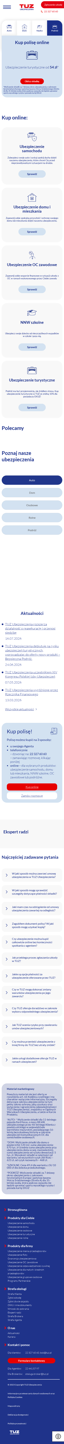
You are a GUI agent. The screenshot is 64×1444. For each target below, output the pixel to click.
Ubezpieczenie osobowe (20, 1230)
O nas (11, 1328)
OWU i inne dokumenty (20, 1305)
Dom (32, 492)
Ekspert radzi (14, 1312)
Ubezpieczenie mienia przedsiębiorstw (27, 1251)
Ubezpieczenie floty (17, 1254)
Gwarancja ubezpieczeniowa (22, 1258)
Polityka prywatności (17, 1423)
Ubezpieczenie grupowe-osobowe (25, 1277)
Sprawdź (32, 173)
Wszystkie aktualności (19, 709)
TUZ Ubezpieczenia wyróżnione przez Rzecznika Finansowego (31, 692)
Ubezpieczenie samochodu (21, 1223)
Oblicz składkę (32, 81)
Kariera (11, 1336)
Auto (32, 480)
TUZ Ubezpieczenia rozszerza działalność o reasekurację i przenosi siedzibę (30, 628)
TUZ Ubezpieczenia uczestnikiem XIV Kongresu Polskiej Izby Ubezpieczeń (31, 674)
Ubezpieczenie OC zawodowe (23, 1262)
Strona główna (17, 1209)
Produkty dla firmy (20, 1246)
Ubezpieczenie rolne (18, 1237)
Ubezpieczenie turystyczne (21, 1234)
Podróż (32, 530)
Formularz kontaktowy (31, 1360)
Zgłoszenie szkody (53, 4)
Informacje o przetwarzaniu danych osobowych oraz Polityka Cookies (31, 1395)
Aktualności (14, 1333)
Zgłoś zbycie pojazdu (18, 1301)
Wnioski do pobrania (18, 1308)
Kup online (32, 787)
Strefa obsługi (17, 1289)
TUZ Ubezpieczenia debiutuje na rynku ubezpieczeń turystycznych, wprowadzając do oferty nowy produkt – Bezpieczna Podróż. (32, 652)
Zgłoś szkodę (14, 1297)
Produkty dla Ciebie (21, 1218)
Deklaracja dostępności (18, 1415)
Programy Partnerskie (19, 1280)
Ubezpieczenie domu (18, 1226)
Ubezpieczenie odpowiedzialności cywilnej (29, 1265)
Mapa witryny (14, 1406)
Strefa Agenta (15, 1319)
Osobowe (32, 505)
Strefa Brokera (15, 1316)
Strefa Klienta (15, 1293)
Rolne (32, 517)
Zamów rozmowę (32, 795)
